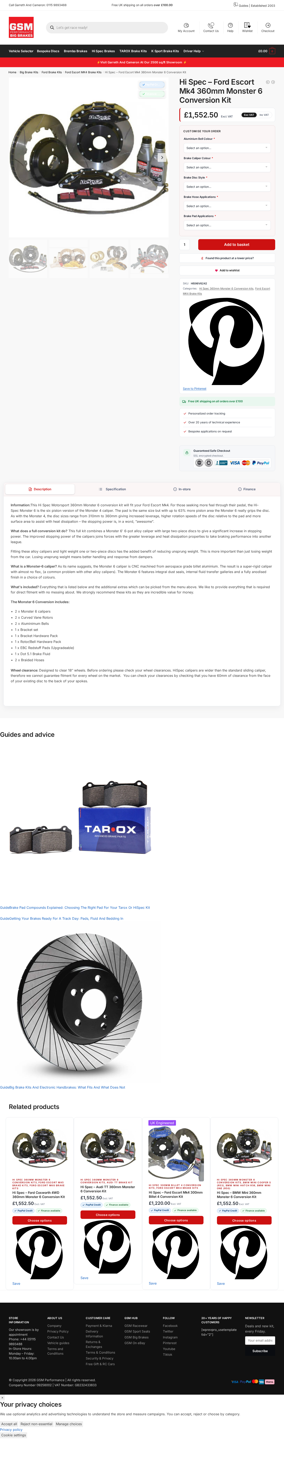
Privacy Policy (58, 1331)
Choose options (40, 1220)
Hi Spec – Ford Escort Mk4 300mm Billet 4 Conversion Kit (176, 1194)
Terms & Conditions (100, 1352)
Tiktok (167, 1355)
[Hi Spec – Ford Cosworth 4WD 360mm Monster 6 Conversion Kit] (39, 1148)
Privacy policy (11, 1429)
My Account (186, 31)
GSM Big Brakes (136, 1337)
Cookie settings (13, 1435)
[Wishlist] (68, 1122)
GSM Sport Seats (137, 1331)
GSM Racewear (136, 1325)
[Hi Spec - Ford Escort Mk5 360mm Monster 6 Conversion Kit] (273, 82)
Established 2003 (263, 5)
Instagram (170, 1337)
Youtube (169, 1349)
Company (54, 1325)
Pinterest (170, 1343)
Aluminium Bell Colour (199, 138)
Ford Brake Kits (52, 72)
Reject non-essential (36, 1424)
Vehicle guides (58, 1343)
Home (12, 72)
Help (230, 31)
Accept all (9, 1424)
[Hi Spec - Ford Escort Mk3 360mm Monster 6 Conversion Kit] (268, 82)
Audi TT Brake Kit (120, 1182)
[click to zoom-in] (89, 157)
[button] (152, 84)
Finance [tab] (249, 489)
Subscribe (260, 1351)
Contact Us (211, 31)
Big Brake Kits (29, 72)
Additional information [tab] (112, 489)
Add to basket (236, 244)
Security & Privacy (99, 1358)
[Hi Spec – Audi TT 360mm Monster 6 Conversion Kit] (108, 1148)
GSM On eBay (134, 1343)
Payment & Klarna (99, 1325)
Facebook (170, 1325)
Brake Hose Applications (201, 197)
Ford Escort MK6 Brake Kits (38, 1187)
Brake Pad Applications (200, 216)
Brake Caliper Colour (198, 158)
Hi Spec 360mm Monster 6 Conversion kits (226, 288)
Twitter (168, 1331)
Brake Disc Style (195, 177)
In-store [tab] (185, 489)
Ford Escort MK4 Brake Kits (83, 72)
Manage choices (69, 1424)
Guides (243, 5)
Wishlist (247, 31)
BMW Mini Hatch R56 (241, 1185)
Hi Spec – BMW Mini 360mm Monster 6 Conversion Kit (239, 1195)
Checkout (268, 31)
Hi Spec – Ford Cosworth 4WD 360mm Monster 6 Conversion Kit (38, 1195)
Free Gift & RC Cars (100, 1364)
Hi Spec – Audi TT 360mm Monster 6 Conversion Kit (108, 1189)
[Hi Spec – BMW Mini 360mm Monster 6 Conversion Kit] (244, 1148)
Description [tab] (42, 489)
